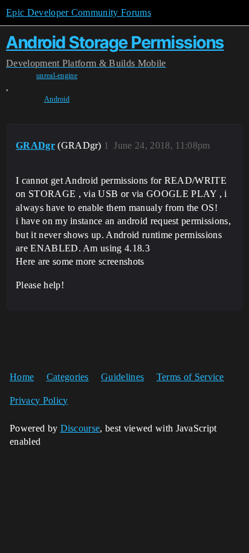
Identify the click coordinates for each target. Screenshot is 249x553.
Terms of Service (190, 377)
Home (22, 377)
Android (57, 99)
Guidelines (122, 377)
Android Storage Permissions (115, 42)
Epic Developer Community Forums (78, 12)
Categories (68, 377)
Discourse (80, 428)
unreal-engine (56, 75)
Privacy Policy (39, 400)
